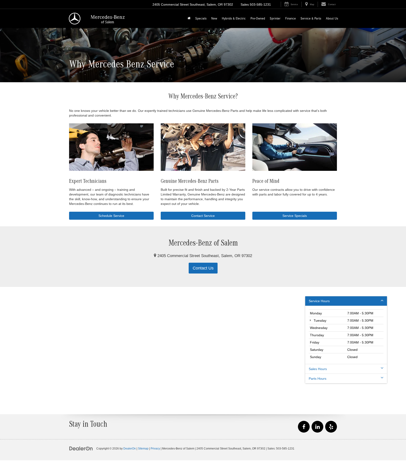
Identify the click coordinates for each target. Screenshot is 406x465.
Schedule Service (111, 216)
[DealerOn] (81, 448)
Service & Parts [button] (311, 18)
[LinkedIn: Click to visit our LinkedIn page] (317, 427)
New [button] (214, 18)
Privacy (155, 448)
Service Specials (294, 216)
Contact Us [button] (203, 268)
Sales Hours (318, 369)
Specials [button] (201, 18)
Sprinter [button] (275, 18)
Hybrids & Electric (234, 18)
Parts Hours (317, 378)
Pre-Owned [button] (257, 18)
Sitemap (143, 448)
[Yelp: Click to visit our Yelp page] (331, 427)
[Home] (189, 18)
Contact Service (203, 216)
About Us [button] (332, 18)
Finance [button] (290, 18)
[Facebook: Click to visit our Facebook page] (304, 427)
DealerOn (129, 448)
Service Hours (319, 301)
